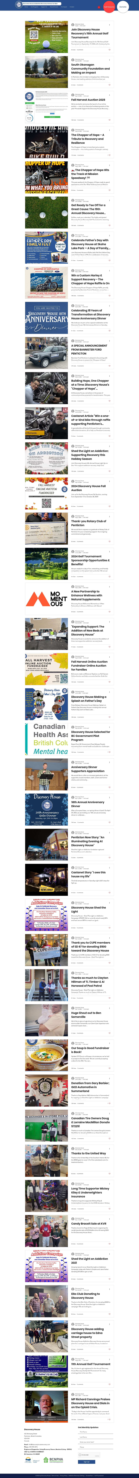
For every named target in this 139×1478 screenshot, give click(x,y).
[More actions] (110, 25)
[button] (54, 6)
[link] (99, 6)
